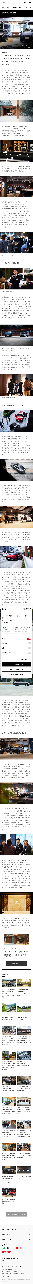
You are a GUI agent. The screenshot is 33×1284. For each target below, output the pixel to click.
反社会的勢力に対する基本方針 (10, 1273)
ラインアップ (5, 7)
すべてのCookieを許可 (16, 664)
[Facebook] (12, 1248)
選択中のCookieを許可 (16, 669)
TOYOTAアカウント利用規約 (9, 1271)
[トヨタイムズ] (6, 1251)
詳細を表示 (24, 659)
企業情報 (22, 1273)
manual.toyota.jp (7, 626)
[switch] (29, 643)
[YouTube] (16, 1248)
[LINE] (3, 1248)
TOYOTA (3, 2)
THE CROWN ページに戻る (16, 1214)
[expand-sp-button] (29, 13)
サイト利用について (16, 1266)
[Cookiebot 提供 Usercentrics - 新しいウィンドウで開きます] (23, 609)
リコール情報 (5, 1276)
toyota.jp (5, 622)
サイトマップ (5, 1266)
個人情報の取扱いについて (9, 1269)
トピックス (28, 7)
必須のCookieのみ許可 (16, 674)
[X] (8, 1248)
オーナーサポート (16, 7)
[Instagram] (21, 1248)
